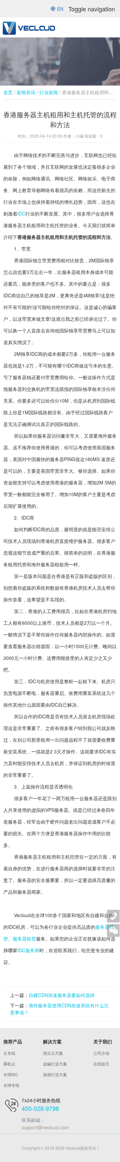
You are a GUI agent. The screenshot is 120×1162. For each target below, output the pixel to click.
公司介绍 (101, 1053)
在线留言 (101, 1063)
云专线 (9, 1053)
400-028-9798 (40, 1108)
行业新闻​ (48, 92)
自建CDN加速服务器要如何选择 (62, 995)
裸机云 (9, 1063)
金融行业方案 (55, 1063)
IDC (21, 213)
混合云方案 (53, 1053)
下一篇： (19, 1005)
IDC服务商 (28, 950)
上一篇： (19, 995)
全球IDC (10, 1074)
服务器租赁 (24, 938)
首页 (8, 92)
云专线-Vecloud (28, 27)
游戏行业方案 (55, 1074)
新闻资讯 (26, 92)
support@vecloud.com (45, 1127)
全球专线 (11, 1085)
